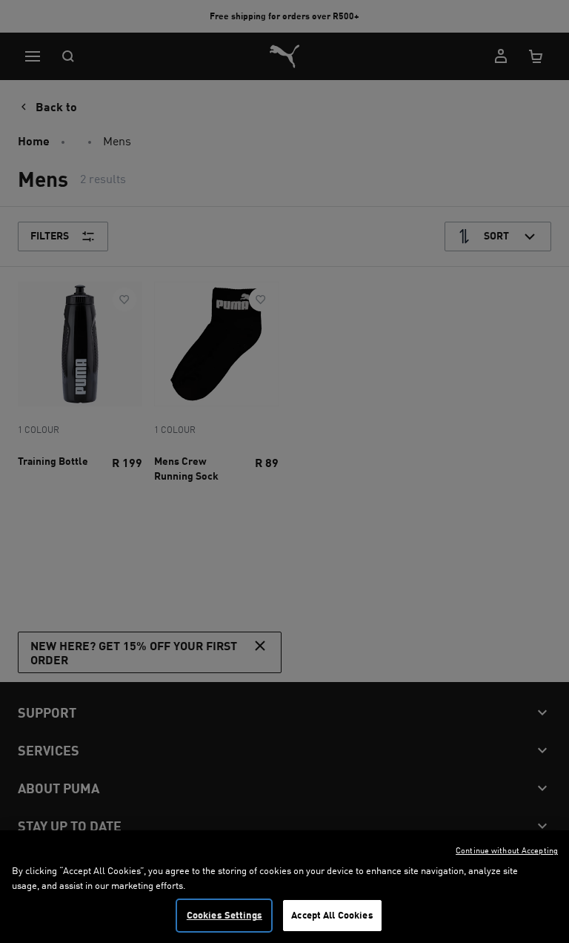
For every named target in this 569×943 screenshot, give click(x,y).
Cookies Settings (224, 915)
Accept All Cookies (332, 915)
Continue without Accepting (507, 850)
